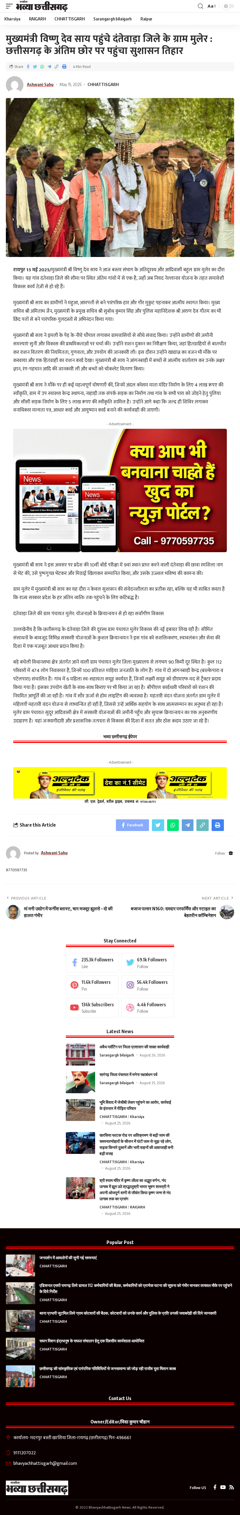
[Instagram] (148, 985)
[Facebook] (92, 962)
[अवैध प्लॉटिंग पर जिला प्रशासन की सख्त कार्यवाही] (80, 1055)
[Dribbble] (148, 1007)
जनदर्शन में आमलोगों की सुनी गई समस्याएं (68, 1257)
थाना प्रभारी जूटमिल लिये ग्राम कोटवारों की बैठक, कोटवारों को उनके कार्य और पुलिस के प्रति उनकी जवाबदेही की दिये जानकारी (128, 1313)
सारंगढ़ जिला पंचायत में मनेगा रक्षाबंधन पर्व (128, 1074)
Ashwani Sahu (40, 84)
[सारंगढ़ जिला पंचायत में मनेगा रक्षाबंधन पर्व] (80, 1082)
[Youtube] (92, 1007)
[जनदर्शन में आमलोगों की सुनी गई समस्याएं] (20, 1265)
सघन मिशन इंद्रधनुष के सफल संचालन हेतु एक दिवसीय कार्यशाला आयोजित (92, 1340)
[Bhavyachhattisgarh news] (42, 6)
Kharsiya (137, 1116)
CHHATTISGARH (103, 84)
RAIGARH (137, 1207)
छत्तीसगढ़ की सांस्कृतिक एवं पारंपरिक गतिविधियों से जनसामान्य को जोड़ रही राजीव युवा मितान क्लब (108, 1368)
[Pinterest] (92, 985)
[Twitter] (148, 962)
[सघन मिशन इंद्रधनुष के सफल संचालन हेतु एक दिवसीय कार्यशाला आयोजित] (20, 1349)
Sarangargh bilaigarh (117, 1055)
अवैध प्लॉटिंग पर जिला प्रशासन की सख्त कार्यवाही (134, 1046)
